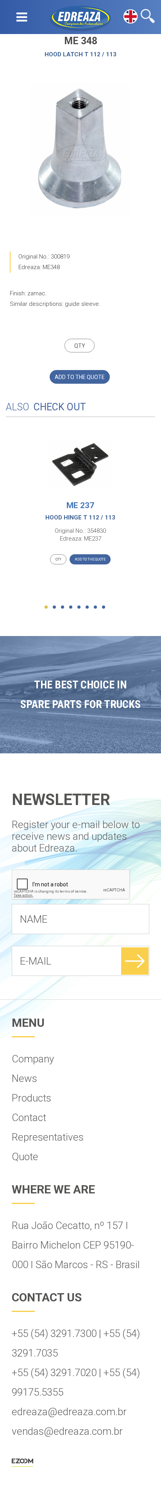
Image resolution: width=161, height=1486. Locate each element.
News (24, 1078)
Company (33, 1059)
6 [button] (87, 607)
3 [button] (62, 607)
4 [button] (70, 607)
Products (31, 1098)
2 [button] (54, 607)
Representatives (48, 1137)
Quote (25, 1157)
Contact (29, 1117)
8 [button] (103, 607)
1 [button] (46, 607)
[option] (80, 149)
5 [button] (78, 607)
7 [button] (95, 607)
